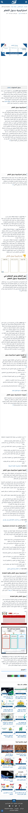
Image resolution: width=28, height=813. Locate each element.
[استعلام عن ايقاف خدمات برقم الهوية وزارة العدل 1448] (20, 704)
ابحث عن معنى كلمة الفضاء (8, 780)
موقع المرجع (7, 101)
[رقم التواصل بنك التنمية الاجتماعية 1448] (20, 717)
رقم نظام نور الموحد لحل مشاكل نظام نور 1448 (8, 711)
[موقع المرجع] (14, 2)
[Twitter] (16, 806)
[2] (13, 185)
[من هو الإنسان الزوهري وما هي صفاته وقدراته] (7, 749)
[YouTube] (9, 806)
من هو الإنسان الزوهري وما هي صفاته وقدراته (9, 755)
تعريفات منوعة (13, 6)
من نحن (22, 808)
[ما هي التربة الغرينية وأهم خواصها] (20, 749)
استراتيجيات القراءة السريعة (14, 466)
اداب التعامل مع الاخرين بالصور (14, 569)
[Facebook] (19, 806)
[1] (9, 140)
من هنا (10, 590)
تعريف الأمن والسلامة (8, 767)
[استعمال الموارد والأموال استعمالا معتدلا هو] (20, 762)
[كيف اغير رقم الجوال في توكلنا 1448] (7, 691)
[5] (13, 405)
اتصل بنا (16, 808)
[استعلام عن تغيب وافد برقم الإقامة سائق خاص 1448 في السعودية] (20, 730)
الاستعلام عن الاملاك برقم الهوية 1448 (8, 736)
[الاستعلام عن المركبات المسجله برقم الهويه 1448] (7, 717)
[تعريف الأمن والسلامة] (7, 762)
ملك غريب (20, 13)
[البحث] (2, 2)
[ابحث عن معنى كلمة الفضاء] (7, 775)
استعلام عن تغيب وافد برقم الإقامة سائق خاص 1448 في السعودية (21, 737)
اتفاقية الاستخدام (14, 810)
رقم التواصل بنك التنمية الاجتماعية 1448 (21, 723)
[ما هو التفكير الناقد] (20, 775)
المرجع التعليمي (20, 6)
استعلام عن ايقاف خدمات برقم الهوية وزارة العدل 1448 (21, 711)
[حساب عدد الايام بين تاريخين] (7, 787)
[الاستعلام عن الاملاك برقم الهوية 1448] (7, 730)
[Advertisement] (14, 29)
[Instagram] (13, 806)
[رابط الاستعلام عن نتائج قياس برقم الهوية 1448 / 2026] (20, 691)
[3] (20, 291)
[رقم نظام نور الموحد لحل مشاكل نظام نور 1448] (7, 704)
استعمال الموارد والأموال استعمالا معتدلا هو (22, 768)
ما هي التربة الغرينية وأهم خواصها (21, 754)
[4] (26, 367)
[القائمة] (26, 2)
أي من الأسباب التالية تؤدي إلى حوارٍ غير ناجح (15, 521)
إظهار (9, 88)
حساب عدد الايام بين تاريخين (8, 793)
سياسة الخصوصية (9, 808)
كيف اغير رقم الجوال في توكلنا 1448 (8, 697)
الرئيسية (25, 6)
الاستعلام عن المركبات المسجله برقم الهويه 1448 (8, 724)
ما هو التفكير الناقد (16, 390)
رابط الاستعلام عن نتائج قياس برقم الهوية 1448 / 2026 (20, 698)
